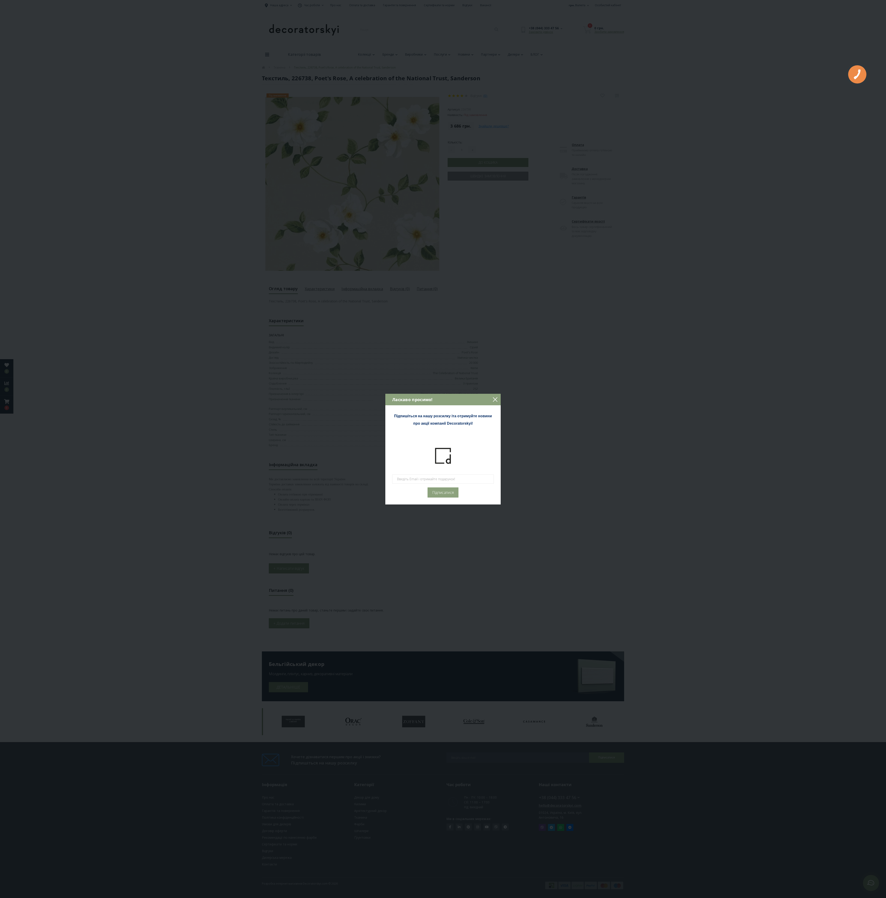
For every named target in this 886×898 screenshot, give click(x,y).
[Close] (495, 399)
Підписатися (443, 492)
